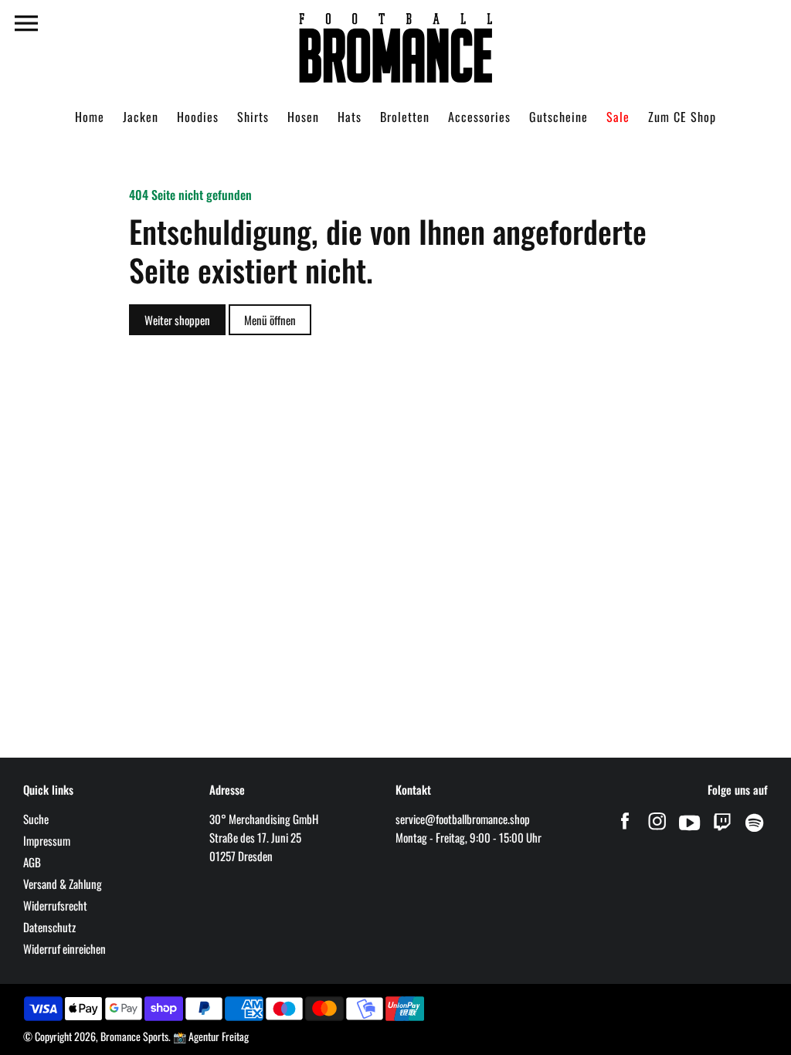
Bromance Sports (134, 1036)
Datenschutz (49, 926)
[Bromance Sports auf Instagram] (657, 830)
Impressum (46, 840)
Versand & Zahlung (62, 883)
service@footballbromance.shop (463, 818)
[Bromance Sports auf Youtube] (690, 830)
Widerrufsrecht (55, 905)
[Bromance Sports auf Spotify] (755, 830)
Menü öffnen (270, 319)
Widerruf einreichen (64, 948)
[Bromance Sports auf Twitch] (722, 830)
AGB (32, 861)
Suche (36, 818)
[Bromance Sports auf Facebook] (625, 830)
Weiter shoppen (177, 319)
